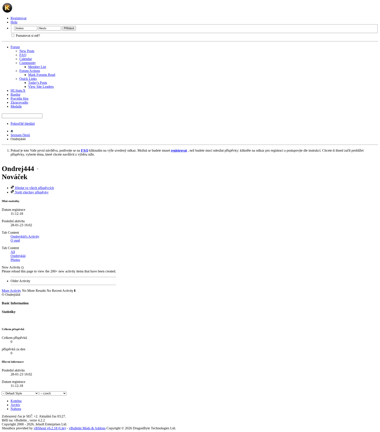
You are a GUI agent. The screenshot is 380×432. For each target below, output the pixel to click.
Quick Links (28, 79)
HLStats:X (18, 90)
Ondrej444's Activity (25, 236)
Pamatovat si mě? (27, 35)
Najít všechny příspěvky (31, 192)
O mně (15, 240)
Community (27, 63)
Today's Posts (37, 83)
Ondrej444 (18, 256)
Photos (15, 260)
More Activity (11, 290)
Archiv (15, 405)
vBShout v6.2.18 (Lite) (50, 428)
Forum (15, 47)
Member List (37, 67)
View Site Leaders (41, 86)
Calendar (25, 59)
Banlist (15, 94)
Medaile (16, 106)
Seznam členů (20, 135)
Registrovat (18, 18)
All (13, 252)
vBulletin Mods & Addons (87, 428)
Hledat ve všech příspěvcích (34, 188)
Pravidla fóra (19, 98)
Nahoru (16, 409)
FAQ (22, 55)
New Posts (26, 51)
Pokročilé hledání (23, 123)
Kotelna (16, 401)
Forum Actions (29, 71)
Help (14, 22)
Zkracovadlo (19, 102)
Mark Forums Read (41, 75)
